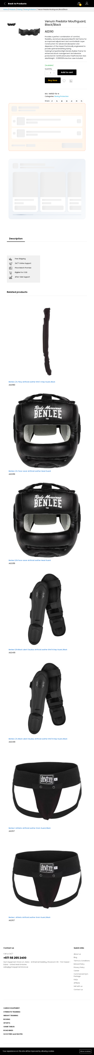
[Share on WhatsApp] (71, 101)
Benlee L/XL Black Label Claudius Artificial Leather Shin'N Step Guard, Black (38, 739)
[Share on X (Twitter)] (57, 101)
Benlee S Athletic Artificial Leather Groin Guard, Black (30, 828)
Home (5, 9)
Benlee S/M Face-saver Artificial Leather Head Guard (30, 560)
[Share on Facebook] (52, 101)
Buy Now (52, 80)
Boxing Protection (30, 9)
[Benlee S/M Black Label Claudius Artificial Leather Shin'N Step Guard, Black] (47, 609)
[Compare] (71, 81)
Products (12, 9)
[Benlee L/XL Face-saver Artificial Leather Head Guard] (47, 431)
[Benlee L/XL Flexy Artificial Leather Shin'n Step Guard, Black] (47, 341)
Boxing (19, 9)
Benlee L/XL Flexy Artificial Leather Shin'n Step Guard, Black (32, 382)
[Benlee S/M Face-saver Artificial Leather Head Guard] (47, 520)
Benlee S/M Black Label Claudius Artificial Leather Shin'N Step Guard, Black (38, 650)
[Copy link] (81, 101)
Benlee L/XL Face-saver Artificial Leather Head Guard (30, 471)
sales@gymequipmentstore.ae (15, 967)
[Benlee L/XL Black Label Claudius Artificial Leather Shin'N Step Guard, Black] (47, 698)
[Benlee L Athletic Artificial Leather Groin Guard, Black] (47, 877)
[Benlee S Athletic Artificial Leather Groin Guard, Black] (47, 788)
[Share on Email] (76, 101)
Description (16, 238)
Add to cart (67, 72)
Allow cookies (85, 1051)
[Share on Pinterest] (62, 101)
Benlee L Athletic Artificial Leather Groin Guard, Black (29, 917)
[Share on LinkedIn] (67, 101)
